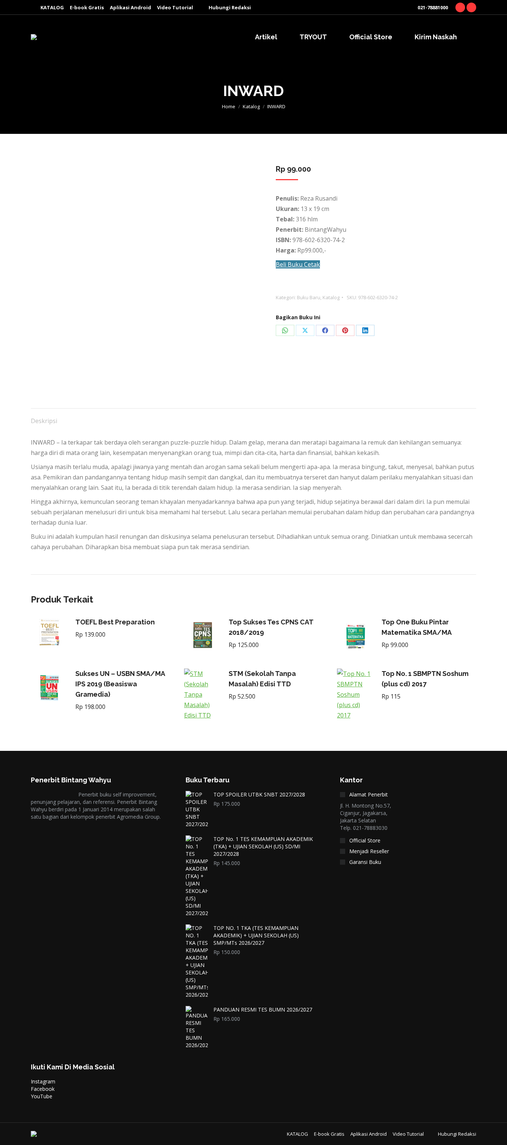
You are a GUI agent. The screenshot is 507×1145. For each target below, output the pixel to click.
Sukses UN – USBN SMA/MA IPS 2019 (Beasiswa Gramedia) (120, 684)
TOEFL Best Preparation (115, 622)
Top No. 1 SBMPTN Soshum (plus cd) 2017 (425, 679)
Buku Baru (308, 297)
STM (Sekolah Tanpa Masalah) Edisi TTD (262, 679)
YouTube (41, 1096)
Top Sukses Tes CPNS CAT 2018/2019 (271, 627)
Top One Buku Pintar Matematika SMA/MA (417, 627)
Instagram (43, 1081)
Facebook (43, 1088)
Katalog (331, 297)
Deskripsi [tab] (44, 421)
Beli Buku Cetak (298, 264)
